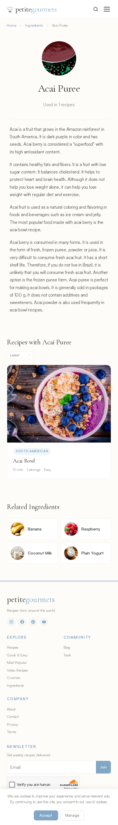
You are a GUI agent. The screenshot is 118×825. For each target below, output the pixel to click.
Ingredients (34, 25)
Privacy (12, 724)
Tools (67, 655)
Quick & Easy (17, 655)
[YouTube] (44, 622)
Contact (13, 716)
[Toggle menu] (107, 9)
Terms (11, 731)
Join (103, 767)
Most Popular (17, 662)
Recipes (13, 647)
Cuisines (13, 677)
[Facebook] (22, 622)
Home (11, 25)
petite (35, 9)
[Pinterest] (33, 622)
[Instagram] (11, 622)
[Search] (96, 9)
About (11, 709)
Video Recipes (17, 670)
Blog (67, 647)
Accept (46, 815)
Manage (72, 815)
